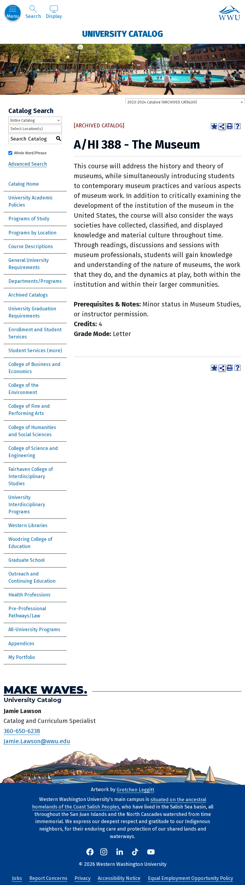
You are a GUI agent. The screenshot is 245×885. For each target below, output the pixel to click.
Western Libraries (28, 525)
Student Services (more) (35, 350)
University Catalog (122, 34)
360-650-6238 (22, 731)
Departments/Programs (35, 281)
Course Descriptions (30, 246)
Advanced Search (27, 164)
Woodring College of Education (30, 542)
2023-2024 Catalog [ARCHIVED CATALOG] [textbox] (162, 102)
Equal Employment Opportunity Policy (190, 878)
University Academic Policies (30, 201)
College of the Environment (23, 388)
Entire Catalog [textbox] (22, 120)
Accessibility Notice (119, 878)
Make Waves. (45, 689)
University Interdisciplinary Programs (26, 505)
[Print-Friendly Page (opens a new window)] (230, 126)
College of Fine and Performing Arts (29, 409)
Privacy (82, 878)
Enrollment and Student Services (35, 333)
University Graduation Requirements (32, 312)
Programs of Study (28, 219)
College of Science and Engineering (33, 451)
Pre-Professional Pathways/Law (27, 612)
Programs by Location (32, 233)
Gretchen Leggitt (135, 789)
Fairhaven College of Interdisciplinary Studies (30, 476)
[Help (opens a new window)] (238, 126)
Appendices (21, 643)
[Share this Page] (222, 126)
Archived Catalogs (28, 295)
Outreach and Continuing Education (32, 577)
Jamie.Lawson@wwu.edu (37, 740)
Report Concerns (48, 878)
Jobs (17, 878)
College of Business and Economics (34, 367)
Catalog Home (23, 184)
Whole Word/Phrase (30, 153)
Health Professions (29, 595)
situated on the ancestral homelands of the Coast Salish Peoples (119, 803)
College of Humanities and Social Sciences (32, 431)
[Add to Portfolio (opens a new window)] (214, 126)
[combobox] (185, 102)
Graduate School (26, 560)
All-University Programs (34, 629)
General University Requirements (28, 263)
